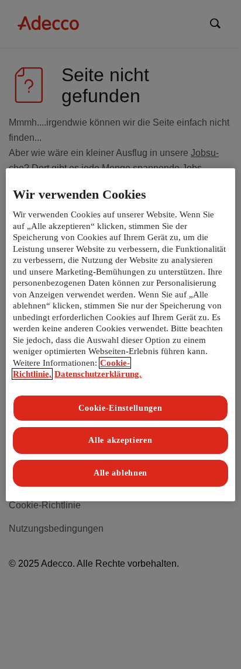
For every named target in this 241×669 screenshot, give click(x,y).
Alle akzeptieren (120, 440)
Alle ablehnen (120, 473)
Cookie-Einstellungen (120, 408)
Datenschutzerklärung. (98, 374)
